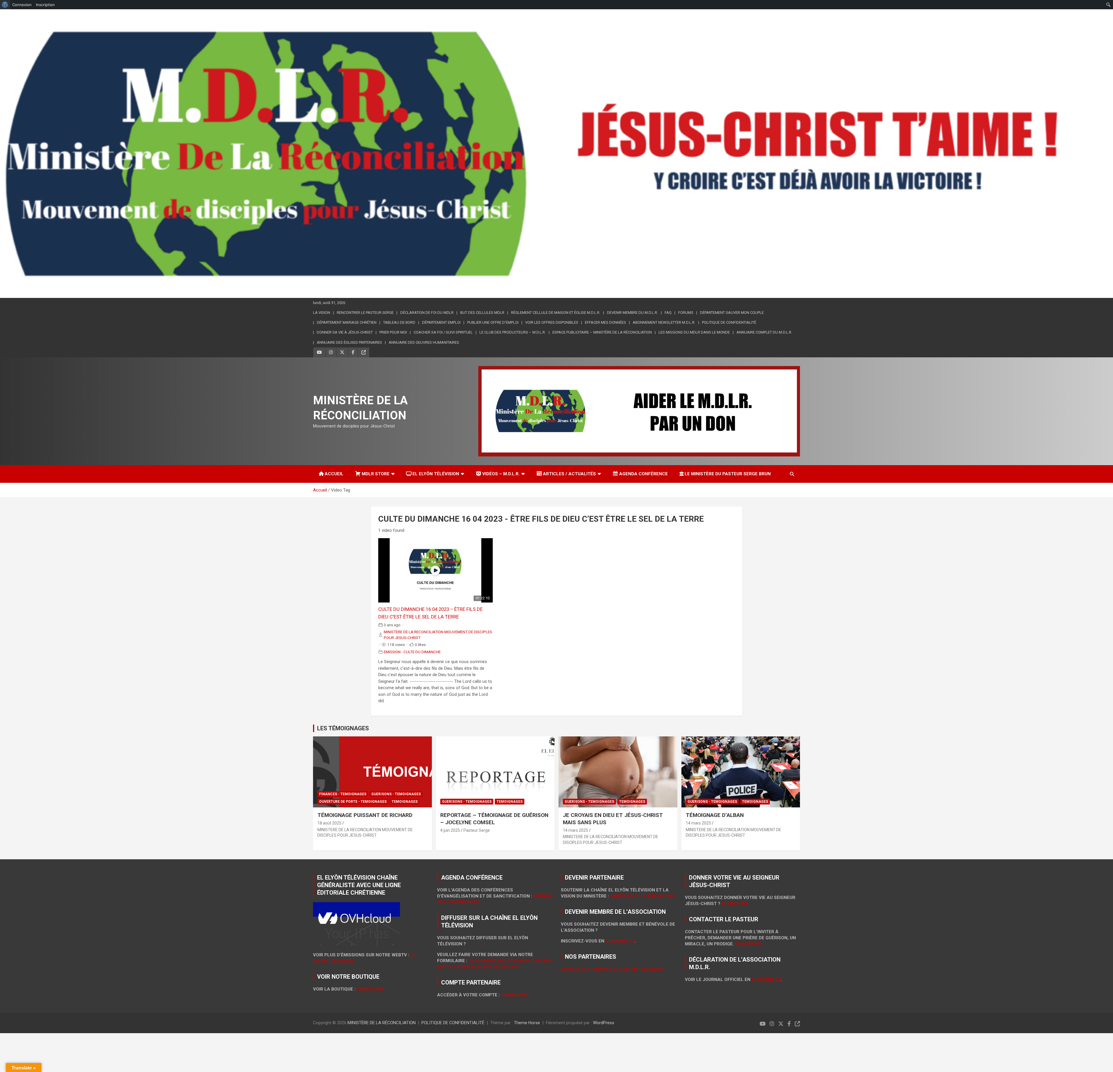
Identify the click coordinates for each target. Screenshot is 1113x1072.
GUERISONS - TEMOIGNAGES (396, 794)
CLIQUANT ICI (619, 941)
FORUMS (685, 312)
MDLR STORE (376, 473)
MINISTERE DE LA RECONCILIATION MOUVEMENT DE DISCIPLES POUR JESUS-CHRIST (438, 634)
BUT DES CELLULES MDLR (482, 312)
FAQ (668, 312)
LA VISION (321, 312)
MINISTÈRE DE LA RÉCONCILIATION (382, 1022)
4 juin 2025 (450, 830)
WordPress (603, 1022)
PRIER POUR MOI (393, 332)
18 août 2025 (329, 823)
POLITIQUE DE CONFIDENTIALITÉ (729, 322)
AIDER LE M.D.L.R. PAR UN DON (642, 896)
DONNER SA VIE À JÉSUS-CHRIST (345, 332)
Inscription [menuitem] (45, 4)
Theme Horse (527, 1022)
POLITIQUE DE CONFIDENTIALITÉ (452, 1022)
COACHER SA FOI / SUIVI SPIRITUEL (443, 332)
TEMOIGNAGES (405, 802)
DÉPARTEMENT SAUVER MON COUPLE (732, 312)
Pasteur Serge (476, 830)
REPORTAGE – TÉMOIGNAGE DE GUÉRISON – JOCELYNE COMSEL (494, 819)
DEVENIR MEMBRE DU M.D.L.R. (632, 312)
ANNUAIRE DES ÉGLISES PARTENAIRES (349, 342)
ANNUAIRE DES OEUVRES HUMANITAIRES (424, 342)
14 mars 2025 (575, 830)
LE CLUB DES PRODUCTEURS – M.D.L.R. (512, 332)
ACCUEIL (334, 473)
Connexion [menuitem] (22, 4)
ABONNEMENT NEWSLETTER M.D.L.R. (664, 322)
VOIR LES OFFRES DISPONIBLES (551, 322)
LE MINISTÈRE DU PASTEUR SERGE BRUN (728, 473)
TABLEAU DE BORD (399, 322)
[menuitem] (5, 4)
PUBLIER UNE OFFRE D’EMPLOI (493, 322)
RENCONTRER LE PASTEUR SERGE (365, 312)
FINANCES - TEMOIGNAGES (342, 794)
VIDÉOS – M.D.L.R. (501, 473)
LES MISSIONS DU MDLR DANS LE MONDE (694, 332)
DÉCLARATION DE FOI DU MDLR (427, 312)
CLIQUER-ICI (748, 944)
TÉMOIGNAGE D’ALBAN (715, 815)
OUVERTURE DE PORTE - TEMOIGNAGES (353, 802)
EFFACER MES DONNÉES (605, 322)
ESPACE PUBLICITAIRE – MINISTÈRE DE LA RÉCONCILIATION (602, 332)
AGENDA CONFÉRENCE (643, 473)
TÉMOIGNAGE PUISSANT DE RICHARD (364, 815)
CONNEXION (514, 995)
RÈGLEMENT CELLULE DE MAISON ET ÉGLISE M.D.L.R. (555, 312)
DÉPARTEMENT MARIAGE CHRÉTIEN (347, 322)
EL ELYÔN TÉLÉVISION (435, 473)
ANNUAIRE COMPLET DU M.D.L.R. (764, 332)
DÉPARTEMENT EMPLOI (441, 322)
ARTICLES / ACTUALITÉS (569, 473)
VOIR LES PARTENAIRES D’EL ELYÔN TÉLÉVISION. (613, 969)
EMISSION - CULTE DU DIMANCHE (412, 651)
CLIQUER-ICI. (734, 903)
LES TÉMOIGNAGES (343, 728)
